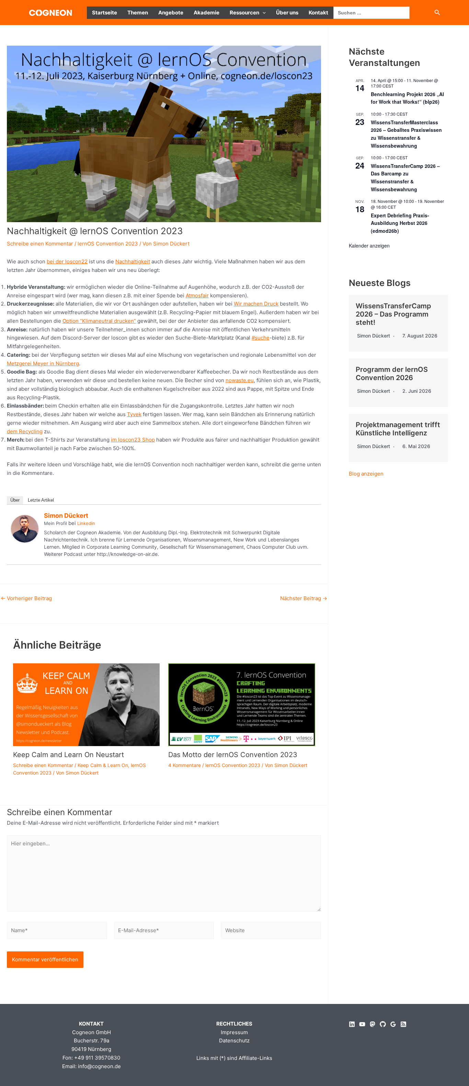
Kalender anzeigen (369, 245)
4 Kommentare (184, 765)
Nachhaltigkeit (132, 261)
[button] (262, 13)
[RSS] (403, 1024)
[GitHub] (383, 1024)
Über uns (287, 12)
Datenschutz (234, 1040)
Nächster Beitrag (303, 598)
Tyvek (134, 414)
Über (15, 500)
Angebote (170, 12)
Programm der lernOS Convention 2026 (392, 373)
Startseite (104, 12)
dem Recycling (25, 431)
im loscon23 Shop (133, 439)
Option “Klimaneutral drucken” (99, 321)
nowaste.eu (240, 380)
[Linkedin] (352, 1024)
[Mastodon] (372, 1024)
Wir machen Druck (256, 303)
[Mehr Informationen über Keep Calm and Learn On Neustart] (86, 704)
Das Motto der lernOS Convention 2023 (232, 755)
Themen (137, 12)
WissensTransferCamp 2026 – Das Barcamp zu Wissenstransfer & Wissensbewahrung (405, 177)
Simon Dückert (66, 515)
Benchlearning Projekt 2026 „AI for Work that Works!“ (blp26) (407, 98)
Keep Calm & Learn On (103, 765)
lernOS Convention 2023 (108, 243)
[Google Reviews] (393, 1024)
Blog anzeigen (366, 473)
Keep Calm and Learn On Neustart (68, 755)
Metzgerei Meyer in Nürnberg (43, 363)
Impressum (234, 1032)
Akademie (206, 12)
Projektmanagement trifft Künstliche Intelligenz (398, 429)
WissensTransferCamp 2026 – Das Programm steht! (393, 314)
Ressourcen (244, 12)
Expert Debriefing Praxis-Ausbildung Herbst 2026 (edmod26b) (400, 223)
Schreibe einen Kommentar (40, 243)
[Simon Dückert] (24, 528)
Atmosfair (197, 295)
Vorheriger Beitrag (26, 598)
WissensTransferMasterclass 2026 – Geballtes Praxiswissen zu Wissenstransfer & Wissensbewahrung (406, 134)
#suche (261, 337)
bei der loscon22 (67, 261)
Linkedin (86, 523)
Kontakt (318, 12)
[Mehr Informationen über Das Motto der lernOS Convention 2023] (241, 704)
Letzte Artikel (41, 500)
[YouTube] (362, 1024)
